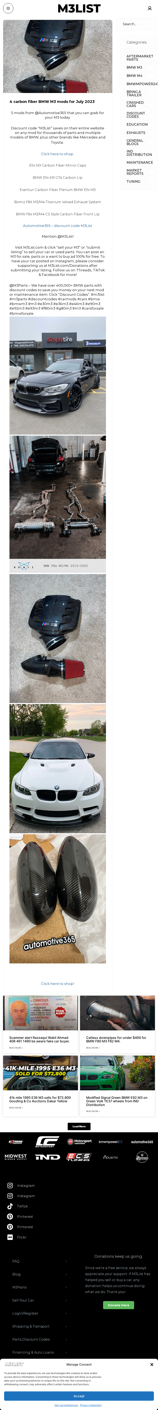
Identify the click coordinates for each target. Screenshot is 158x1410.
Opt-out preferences (66, 1405)
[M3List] (79, 8)
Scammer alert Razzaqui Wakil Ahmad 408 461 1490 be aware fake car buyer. (39, 1039)
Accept (79, 1396)
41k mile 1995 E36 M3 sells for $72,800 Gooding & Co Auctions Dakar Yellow (40, 1099)
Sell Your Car (23, 1300)
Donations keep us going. (118, 1256)
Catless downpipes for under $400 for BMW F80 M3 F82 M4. (116, 1039)
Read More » (16, 1047)
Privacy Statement (90, 1405)
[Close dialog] (148, 1306)
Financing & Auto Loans (33, 1352)
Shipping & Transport (31, 1326)
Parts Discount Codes (31, 1339)
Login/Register (25, 1313)
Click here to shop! (57, 984)
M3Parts (19, 1287)
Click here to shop (57, 154)
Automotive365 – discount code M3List (57, 226)
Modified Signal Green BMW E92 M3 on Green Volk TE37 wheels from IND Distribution (117, 1101)
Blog (16, 1274)
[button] (152, 1364)
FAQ (15, 1261)
